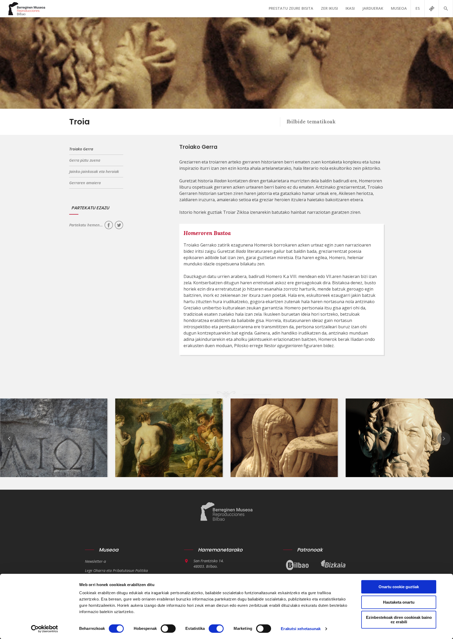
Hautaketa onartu (398, 602)
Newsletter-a (95, 561)
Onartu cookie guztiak (399, 587)
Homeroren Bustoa (207, 233)
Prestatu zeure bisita (291, 8)
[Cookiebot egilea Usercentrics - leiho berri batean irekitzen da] (44, 629)
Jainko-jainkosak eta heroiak (94, 171)
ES (418, 8)
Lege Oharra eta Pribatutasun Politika (116, 570)
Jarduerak (372, 8)
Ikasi (350, 8)
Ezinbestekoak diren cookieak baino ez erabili (399, 619)
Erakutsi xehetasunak (301, 628)
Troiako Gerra (81, 148)
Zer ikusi (329, 8)
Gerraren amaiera (85, 182)
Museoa (399, 8)
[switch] (168, 628)
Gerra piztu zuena (84, 160)
